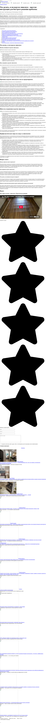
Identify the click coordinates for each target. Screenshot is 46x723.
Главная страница (3, 4)
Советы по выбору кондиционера (6, 590)
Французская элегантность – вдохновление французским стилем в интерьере (15, 702)
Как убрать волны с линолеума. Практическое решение (12, 42)
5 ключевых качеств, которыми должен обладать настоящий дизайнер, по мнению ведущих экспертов (19, 686)
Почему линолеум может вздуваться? (9, 37)
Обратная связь (12, 718)
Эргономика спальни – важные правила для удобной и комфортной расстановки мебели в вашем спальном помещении (23, 479)
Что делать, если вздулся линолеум (9, 30)
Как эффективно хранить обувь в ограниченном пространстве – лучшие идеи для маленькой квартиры (19, 543)
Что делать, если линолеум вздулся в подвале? (11, 39)
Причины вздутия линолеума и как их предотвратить (12, 33)
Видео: (3, 41)
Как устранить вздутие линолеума (8, 32)
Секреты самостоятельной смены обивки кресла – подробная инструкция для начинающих (17, 559)
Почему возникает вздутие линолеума (9, 31)
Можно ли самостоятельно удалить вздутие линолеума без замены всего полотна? (18, 40)
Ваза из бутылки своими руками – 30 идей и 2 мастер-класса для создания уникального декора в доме (19, 508)
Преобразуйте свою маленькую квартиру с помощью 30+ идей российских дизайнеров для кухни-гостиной (20, 539)
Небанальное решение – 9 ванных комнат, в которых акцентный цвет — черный (15, 494)
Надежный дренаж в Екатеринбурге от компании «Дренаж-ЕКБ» (12, 606)
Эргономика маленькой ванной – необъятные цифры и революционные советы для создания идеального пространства (23, 524)
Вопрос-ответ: (5, 36)
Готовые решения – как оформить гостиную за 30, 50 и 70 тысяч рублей (14, 715)
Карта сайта (19, 718)
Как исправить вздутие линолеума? (9, 38)
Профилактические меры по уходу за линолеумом (11, 35)
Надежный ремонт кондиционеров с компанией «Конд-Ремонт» (12, 622)
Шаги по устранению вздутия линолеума (10, 34)
